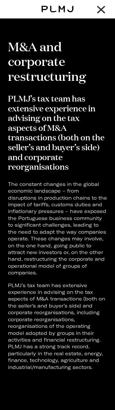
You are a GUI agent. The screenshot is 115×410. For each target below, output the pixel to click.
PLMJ (57, 4)
